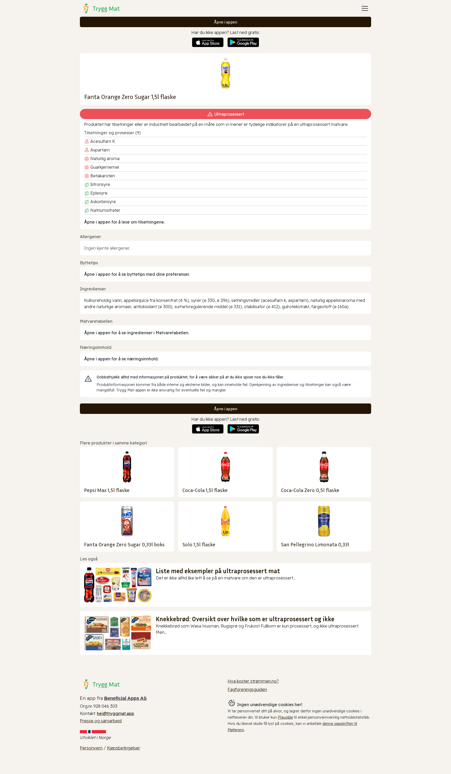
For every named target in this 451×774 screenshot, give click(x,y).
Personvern (91, 747)
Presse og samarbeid (101, 720)
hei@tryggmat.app (115, 713)
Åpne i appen (225, 22)
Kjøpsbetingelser (123, 747)
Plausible (285, 717)
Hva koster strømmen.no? (253, 681)
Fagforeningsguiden (247, 689)
